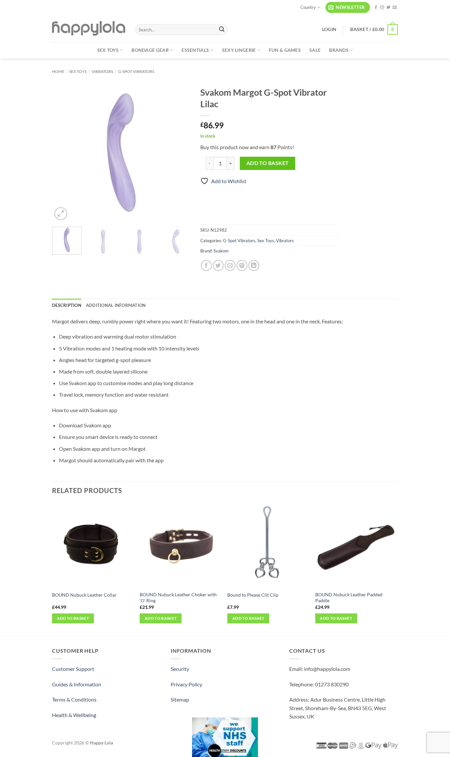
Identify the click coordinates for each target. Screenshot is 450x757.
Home (58, 71)
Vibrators (102, 71)
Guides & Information (76, 684)
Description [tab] (66, 305)
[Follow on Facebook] (376, 7)
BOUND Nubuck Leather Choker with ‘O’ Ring (178, 598)
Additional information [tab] (116, 305)
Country (308, 7)
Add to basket (267, 163)
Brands (339, 50)
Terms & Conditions (74, 699)
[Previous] (63, 152)
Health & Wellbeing (74, 715)
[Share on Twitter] (218, 265)
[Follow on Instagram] (382, 7)
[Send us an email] (395, 7)
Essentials (195, 50)
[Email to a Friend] (230, 265)
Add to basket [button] (73, 618)
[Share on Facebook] (206, 265)
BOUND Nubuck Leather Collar (84, 595)
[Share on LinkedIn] (253, 265)
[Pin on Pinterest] (242, 265)
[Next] (179, 152)
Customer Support (73, 669)
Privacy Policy (186, 684)
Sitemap (180, 699)
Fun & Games (285, 50)
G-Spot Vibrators (136, 71)
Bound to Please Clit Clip (252, 595)
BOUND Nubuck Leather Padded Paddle (348, 598)
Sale (315, 50)
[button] (347, 7)
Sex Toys (108, 50)
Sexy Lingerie (239, 50)
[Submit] (221, 29)
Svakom (221, 250)
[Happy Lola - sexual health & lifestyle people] (88, 28)
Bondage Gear (149, 50)
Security (180, 669)
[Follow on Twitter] (388, 7)
